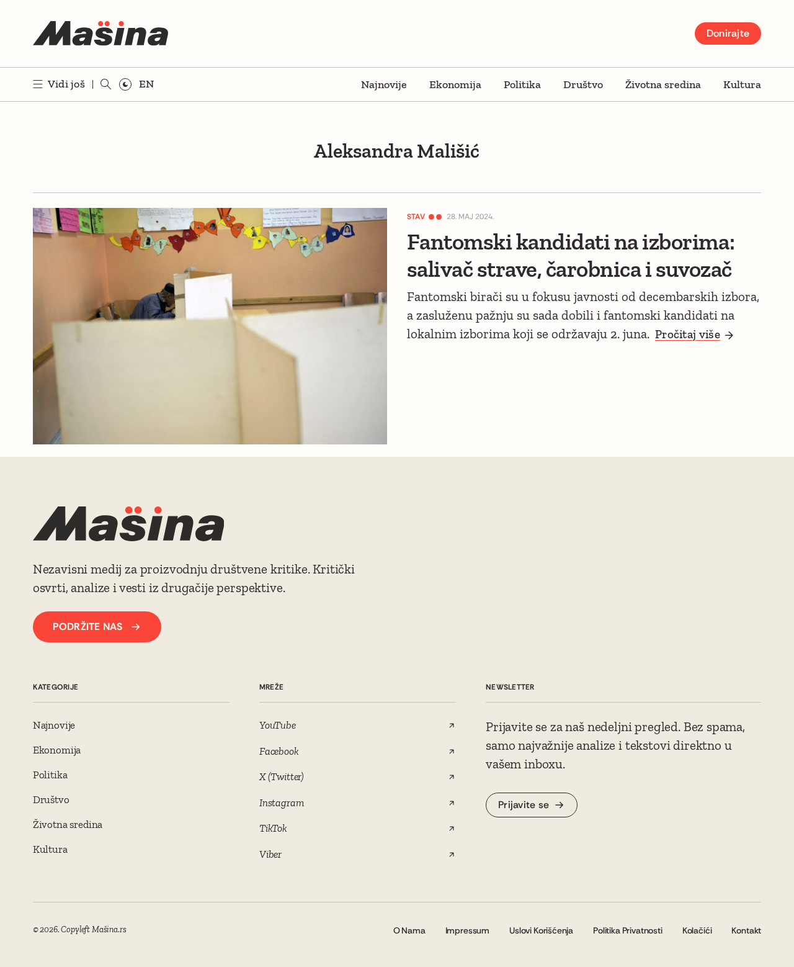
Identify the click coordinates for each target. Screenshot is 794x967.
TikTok (273, 828)
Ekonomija (455, 84)
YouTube (277, 725)
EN (146, 84)
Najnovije (384, 84)
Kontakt (746, 930)
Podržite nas (88, 626)
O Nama (409, 930)
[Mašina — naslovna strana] (100, 33)
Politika (522, 84)
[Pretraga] (106, 84)
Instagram (281, 802)
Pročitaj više (687, 334)
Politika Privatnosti (627, 930)
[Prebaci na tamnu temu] (125, 84)
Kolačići (697, 930)
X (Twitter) (281, 776)
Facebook (279, 751)
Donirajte (728, 33)
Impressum (467, 930)
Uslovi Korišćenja (541, 930)
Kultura (742, 84)
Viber (270, 854)
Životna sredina (663, 84)
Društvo (583, 84)
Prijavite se (523, 804)
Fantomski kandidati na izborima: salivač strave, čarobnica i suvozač (570, 255)
